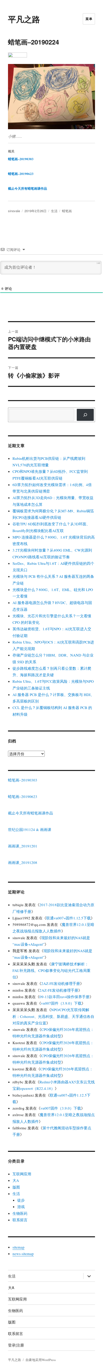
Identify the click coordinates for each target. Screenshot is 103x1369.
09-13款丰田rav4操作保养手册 (65, 996)
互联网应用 (21, 1173)
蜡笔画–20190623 (21, 173)
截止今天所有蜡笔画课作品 (27, 188)
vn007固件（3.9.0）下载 (61, 1003)
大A (15, 1180)
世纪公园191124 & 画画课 (29, 829)
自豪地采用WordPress (41, 1360)
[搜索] (85, 415)
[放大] (88, 70)
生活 (54, 210)
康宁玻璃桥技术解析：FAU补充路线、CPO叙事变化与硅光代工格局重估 (51, 970)
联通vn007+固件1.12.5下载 (68, 917)
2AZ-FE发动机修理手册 (60, 983)
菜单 (89, 18)
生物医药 (20, 1213)
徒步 (21, 1200)
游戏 (21, 1206)
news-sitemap (23, 1253)
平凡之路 (24, 19)
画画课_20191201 (22, 846)
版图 (16, 1187)
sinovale (14, 210)
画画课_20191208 (22, 862)
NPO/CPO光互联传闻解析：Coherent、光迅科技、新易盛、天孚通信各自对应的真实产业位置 (53, 1016)
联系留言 (20, 1219)
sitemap (18, 1247)
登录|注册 (16, 1345)
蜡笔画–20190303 (21, 158)
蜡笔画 (67, 210)
